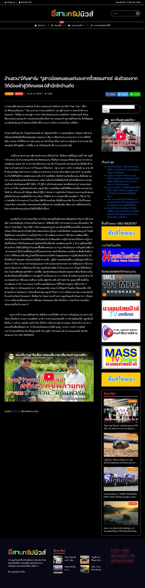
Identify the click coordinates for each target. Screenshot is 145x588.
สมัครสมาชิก (26, 2)
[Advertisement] (72, 53)
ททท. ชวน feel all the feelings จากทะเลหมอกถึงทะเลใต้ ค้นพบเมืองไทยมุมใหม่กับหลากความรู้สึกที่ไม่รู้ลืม (122, 202)
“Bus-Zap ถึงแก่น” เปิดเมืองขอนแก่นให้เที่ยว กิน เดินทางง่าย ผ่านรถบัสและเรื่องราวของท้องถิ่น (123, 169)
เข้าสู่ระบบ (10, 2)
